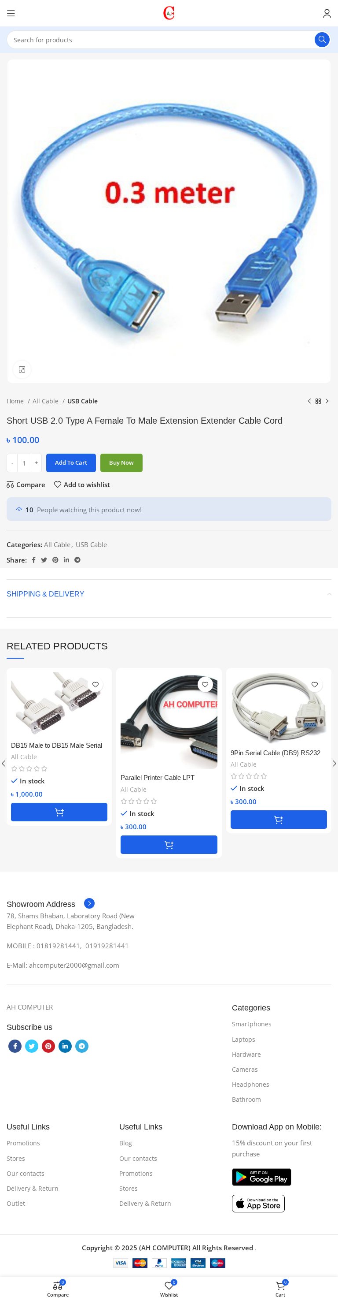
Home (16, 401)
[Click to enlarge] (22, 369)
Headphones (250, 1084)
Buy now (121, 462)
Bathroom (246, 1099)
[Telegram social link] (77, 560)
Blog (125, 1143)
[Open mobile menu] (11, 13)
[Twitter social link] (44, 560)
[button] (59, 812)
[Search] (322, 39)
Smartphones (252, 1024)
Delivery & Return (33, 1188)
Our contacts (25, 1173)
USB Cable (82, 401)
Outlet (16, 1203)
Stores (16, 1158)
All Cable (46, 401)
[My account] (327, 13)
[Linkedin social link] (66, 560)
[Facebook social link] (33, 560)
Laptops (243, 1039)
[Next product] (327, 401)
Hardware (246, 1054)
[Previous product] (309, 401)
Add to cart (71, 462)
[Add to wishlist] (95, 684)
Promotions (23, 1143)
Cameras (245, 1069)
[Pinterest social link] (55, 560)
